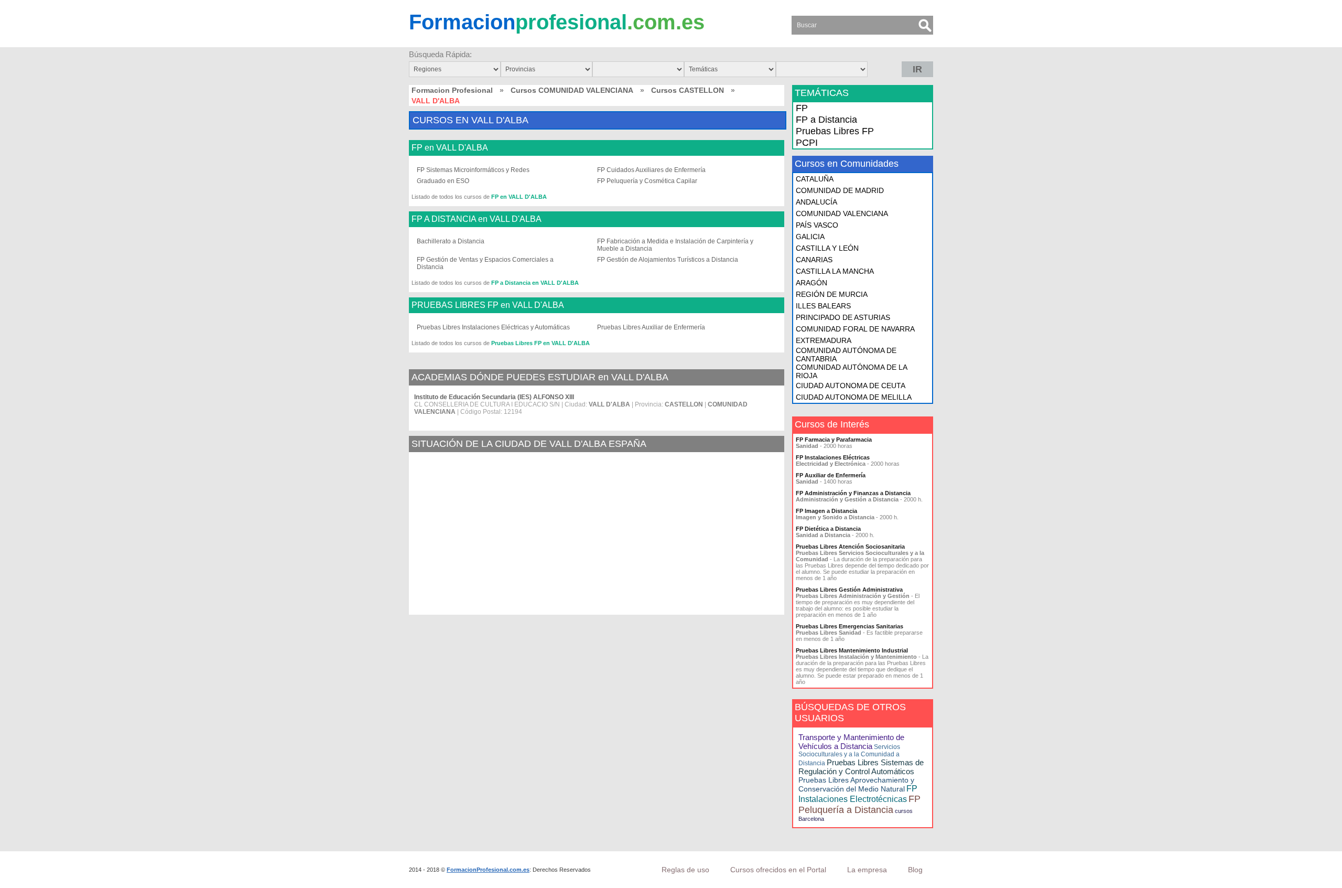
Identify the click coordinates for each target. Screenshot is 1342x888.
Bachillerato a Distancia (450, 241)
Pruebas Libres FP (835, 131)
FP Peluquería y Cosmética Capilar (647, 181)
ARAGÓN (811, 283)
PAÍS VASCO (817, 225)
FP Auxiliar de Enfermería (830, 475)
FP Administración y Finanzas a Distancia (853, 493)
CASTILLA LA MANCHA (835, 271)
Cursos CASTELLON (687, 90)
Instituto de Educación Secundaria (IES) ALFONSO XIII (494, 397)
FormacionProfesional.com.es (488, 869)
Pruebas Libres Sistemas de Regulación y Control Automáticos (861, 767)
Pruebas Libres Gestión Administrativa (849, 589)
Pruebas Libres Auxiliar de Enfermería (651, 327)
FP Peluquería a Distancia (859, 804)
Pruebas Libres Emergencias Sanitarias (849, 626)
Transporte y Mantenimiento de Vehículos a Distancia (851, 742)
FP (802, 108)
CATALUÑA (815, 179)
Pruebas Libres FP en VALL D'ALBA (540, 343)
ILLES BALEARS (823, 306)
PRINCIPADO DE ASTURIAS (843, 317)
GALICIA (810, 236)
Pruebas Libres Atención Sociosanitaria (850, 546)
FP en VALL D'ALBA (450, 148)
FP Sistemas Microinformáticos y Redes (473, 170)
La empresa (867, 869)
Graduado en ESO (443, 181)
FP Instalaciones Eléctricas (833, 457)
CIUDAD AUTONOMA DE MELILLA (854, 397)
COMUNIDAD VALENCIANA (842, 213)
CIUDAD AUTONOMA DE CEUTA (850, 385)
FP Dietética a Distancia (828, 529)
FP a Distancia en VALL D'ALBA (535, 283)
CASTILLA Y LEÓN (827, 248)
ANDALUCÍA (816, 202)
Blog (915, 869)
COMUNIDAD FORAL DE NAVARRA (855, 329)
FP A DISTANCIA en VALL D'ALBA (477, 219)
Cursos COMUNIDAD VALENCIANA (572, 90)
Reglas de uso (685, 869)
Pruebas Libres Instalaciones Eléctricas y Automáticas (493, 327)
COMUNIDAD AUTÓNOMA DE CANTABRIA (846, 354)
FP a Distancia (826, 119)
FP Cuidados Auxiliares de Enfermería (651, 170)
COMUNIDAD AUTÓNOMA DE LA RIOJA (851, 371)
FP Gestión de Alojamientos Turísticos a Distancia (667, 259)
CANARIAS (814, 259)
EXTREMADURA (823, 340)
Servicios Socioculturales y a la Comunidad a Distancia (849, 755)
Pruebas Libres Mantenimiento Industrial (852, 650)
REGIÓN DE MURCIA (832, 294)
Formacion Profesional (452, 90)
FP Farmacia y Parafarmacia (834, 439)
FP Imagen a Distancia (826, 511)
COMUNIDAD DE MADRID (840, 190)
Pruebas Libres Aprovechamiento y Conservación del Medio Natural (856, 784)
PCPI (807, 142)
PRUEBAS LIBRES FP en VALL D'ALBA (488, 305)
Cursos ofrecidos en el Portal (778, 869)
